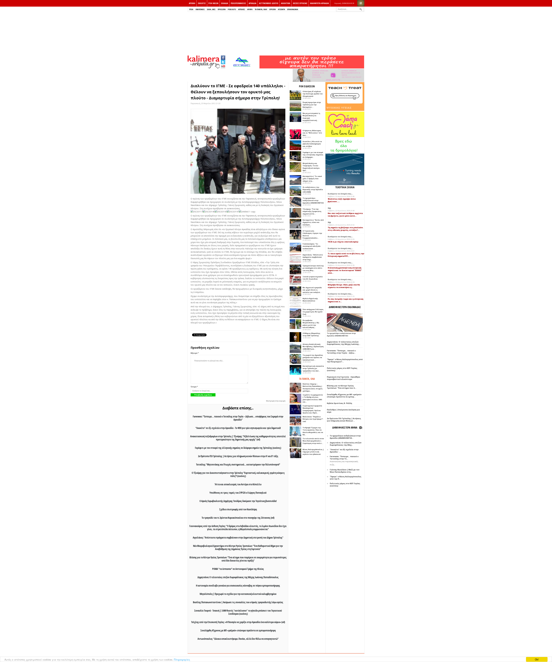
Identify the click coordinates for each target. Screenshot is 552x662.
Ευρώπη (272, 9)
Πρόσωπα (222, 9)
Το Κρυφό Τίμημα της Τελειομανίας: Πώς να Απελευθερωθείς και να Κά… (313, 431)
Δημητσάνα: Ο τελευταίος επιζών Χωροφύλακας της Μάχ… (345, 443)
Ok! (537, 659)
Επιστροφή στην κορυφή (275, 401)
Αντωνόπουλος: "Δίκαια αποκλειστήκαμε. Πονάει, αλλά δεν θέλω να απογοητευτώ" (238, 638)
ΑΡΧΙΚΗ (192, 3)
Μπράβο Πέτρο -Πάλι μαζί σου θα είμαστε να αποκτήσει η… (344, 286)
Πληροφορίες (182, 659)
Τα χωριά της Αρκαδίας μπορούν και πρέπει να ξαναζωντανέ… (313, 357)
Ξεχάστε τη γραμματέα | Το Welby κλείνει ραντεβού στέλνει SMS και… (313, 398)
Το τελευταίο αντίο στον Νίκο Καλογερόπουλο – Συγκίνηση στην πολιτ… (313, 440)
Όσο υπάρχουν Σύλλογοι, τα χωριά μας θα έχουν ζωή (313, 311)
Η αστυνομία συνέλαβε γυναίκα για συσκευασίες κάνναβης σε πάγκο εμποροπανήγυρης (238, 585)
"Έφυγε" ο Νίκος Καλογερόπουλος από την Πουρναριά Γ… (345, 360)
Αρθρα (249, 9)
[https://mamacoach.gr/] (344, 136)
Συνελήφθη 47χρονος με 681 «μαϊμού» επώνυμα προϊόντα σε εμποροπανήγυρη (238, 630)
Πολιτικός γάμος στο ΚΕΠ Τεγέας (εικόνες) (342, 369)
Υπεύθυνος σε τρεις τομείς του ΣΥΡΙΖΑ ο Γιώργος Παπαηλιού (237, 492)
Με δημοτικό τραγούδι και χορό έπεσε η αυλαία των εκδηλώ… (312, 289)
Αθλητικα (285, 3)
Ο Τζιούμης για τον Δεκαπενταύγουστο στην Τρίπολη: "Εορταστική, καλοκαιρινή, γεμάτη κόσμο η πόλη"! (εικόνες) (238, 474)
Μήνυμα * (195, 353)
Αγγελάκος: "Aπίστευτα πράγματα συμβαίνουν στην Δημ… (313, 257)
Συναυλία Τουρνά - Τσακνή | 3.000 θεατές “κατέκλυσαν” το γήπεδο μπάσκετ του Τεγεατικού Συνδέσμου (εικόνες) (238, 612)
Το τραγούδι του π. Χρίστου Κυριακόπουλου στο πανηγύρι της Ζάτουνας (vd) (238, 517)
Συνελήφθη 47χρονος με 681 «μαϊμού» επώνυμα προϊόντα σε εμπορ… (344, 395)
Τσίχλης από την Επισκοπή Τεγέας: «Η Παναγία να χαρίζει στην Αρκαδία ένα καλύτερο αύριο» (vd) (238, 622)
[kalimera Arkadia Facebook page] (223, 57)
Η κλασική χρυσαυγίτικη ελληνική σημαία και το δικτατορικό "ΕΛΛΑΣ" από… (345, 270)
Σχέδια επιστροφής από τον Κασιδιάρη (238, 509)
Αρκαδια (252, 3)
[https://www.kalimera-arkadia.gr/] (311, 67)
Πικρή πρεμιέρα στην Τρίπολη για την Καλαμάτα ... (312, 104)
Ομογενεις (200, 9)
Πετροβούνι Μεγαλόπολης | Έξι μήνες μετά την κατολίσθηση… (311, 324)
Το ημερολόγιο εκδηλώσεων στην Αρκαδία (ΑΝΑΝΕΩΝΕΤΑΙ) (313, 200)
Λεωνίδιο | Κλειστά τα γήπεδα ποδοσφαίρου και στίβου (312, 143)
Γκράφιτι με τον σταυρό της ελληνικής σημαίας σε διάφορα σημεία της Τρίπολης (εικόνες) (238, 447)
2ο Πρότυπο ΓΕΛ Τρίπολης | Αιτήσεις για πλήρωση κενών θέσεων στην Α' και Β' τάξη (238, 456)
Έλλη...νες (211, 9)
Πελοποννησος (238, 3)
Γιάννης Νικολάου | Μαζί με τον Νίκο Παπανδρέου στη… (344, 470)
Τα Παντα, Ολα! (261, 9)
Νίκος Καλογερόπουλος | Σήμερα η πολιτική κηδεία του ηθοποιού (313, 451)
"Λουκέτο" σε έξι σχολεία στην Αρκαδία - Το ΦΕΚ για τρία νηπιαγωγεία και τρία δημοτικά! (238, 427)
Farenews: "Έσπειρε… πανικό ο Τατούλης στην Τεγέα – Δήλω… (341, 351)
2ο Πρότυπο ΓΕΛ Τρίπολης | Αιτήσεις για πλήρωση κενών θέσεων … (344, 419)
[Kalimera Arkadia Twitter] (223, 61)
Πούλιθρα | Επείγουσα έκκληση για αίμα (343, 411)
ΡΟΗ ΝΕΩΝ (213, 3)
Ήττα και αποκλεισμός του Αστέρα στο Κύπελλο (238, 484)
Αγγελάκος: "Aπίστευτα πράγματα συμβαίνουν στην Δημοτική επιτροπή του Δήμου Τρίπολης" (238, 537)
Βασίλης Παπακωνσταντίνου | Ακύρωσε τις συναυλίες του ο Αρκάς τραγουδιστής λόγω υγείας (238, 602)
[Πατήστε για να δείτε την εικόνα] (238, 151)
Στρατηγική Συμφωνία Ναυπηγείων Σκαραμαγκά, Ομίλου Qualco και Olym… (312, 409)
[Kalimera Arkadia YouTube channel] (223, 66)
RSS (360, 3)
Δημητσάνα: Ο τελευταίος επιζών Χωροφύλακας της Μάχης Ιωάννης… (343, 343)
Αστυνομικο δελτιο (268, 3)
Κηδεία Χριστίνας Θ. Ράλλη (339, 403)
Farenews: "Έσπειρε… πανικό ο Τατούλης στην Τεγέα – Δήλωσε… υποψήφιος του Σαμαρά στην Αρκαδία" (238, 418)
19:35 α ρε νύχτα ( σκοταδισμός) (343, 242)
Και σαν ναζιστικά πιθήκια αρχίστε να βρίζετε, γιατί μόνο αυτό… (345, 214)
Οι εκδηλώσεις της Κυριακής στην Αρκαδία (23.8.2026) (313, 189)
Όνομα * (194, 386)
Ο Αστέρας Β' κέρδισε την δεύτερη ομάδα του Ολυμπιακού (313, 93)
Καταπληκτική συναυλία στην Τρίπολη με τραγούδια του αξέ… (313, 368)
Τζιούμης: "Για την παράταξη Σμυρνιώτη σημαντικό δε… (312, 211)
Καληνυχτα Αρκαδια (319, 3)
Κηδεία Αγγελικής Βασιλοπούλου (310, 299)
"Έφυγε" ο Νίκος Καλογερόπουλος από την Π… (345, 477)
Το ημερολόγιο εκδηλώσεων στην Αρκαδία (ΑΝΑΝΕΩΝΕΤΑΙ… (345, 437)
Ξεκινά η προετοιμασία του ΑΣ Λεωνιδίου (313, 277)
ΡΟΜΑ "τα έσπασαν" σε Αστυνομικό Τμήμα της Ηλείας (238, 568)
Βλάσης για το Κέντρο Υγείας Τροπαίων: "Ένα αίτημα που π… (341, 386)
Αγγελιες (241, 9)
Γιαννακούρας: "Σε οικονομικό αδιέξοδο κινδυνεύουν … (311, 246)
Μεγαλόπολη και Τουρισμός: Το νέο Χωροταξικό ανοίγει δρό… (311, 167)
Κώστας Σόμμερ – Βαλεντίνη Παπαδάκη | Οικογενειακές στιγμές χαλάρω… (313, 387)
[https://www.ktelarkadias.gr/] (242, 67)
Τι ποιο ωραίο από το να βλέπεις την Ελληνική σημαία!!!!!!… (346, 254)
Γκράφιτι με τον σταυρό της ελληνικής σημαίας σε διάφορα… (313, 154)
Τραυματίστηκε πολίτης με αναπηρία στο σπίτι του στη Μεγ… (313, 268)
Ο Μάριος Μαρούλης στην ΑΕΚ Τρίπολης (311, 334)
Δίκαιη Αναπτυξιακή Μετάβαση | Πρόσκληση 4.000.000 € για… (313, 346)
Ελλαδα (224, 3)
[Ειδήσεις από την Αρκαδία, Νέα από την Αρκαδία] (204, 67)
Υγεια (191, 9)
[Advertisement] (276, 33)
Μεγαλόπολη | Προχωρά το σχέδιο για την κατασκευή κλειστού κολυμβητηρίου (238, 593)
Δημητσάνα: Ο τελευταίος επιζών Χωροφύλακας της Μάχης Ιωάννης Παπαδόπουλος (237, 577)
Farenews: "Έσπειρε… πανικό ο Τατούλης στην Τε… (344, 457)
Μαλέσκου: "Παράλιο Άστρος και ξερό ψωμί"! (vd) (313, 419)
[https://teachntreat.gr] (344, 110)
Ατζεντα (281, 9)
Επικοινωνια (292, 9)
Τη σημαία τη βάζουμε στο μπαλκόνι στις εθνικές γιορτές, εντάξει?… (345, 228)
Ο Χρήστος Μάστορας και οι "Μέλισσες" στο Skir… (312, 132)
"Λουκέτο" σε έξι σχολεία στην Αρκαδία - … (344, 450)
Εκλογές (202, 3)
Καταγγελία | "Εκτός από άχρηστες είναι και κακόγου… (313, 222)
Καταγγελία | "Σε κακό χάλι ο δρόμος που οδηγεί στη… (312, 178)
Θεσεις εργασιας (300, 3)
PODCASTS (232, 9)
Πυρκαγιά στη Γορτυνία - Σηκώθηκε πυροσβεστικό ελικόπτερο (343, 378)
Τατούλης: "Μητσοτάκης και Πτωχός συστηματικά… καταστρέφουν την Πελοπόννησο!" (238, 464)
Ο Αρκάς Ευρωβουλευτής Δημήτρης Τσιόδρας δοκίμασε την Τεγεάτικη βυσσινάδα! (237, 501)
